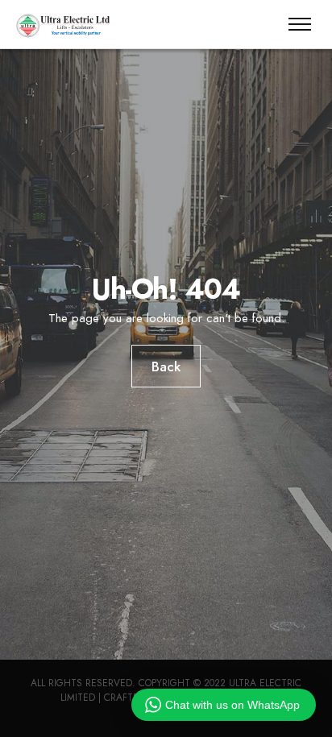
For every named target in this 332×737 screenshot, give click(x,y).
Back (166, 366)
